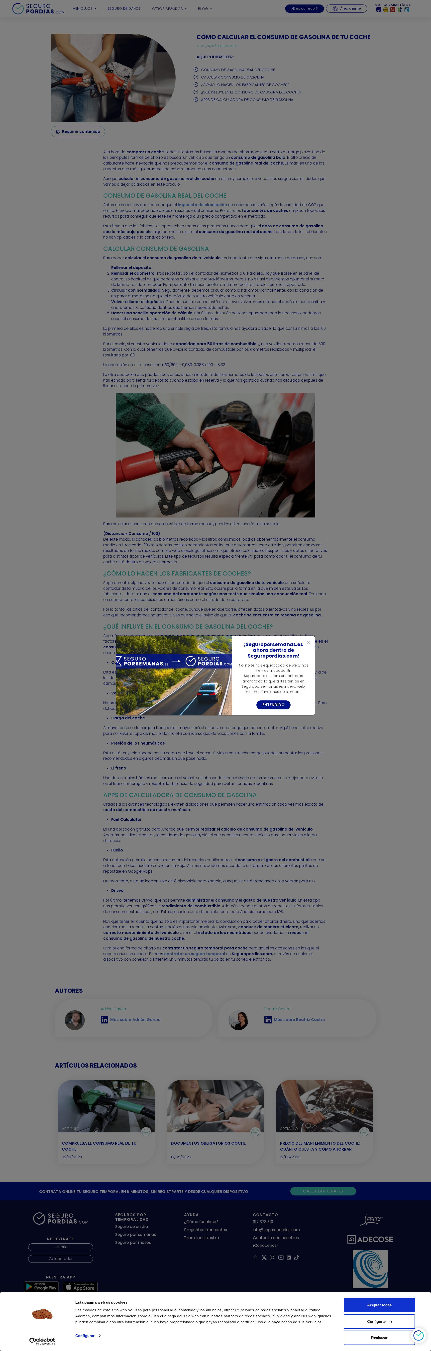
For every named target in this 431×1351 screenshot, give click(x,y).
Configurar (85, 1336)
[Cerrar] (308, 642)
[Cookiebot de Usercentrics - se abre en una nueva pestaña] (42, 1341)
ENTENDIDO (273, 705)
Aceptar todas (379, 1305)
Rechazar (379, 1338)
